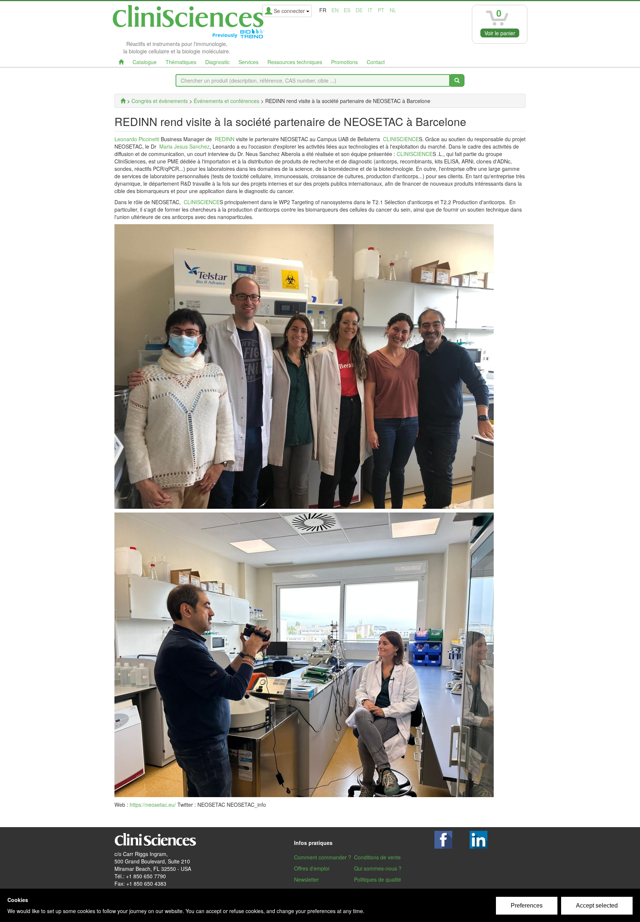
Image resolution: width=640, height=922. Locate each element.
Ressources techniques (294, 62)
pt (381, 10)
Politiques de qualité (377, 879)
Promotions (344, 62)
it (370, 10)
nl (393, 10)
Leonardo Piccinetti (136, 139)
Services (249, 62)
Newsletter (306, 879)
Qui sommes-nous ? (377, 868)
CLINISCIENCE (401, 139)
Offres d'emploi (311, 868)
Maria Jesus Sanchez (184, 146)
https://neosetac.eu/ (153, 804)
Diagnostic (217, 62)
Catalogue (145, 62)
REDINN (224, 139)
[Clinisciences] (123, 101)
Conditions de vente (377, 857)
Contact (376, 62)
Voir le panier (499, 33)
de (359, 10)
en (335, 10)
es (347, 10)
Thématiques (181, 62)
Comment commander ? (322, 857)
